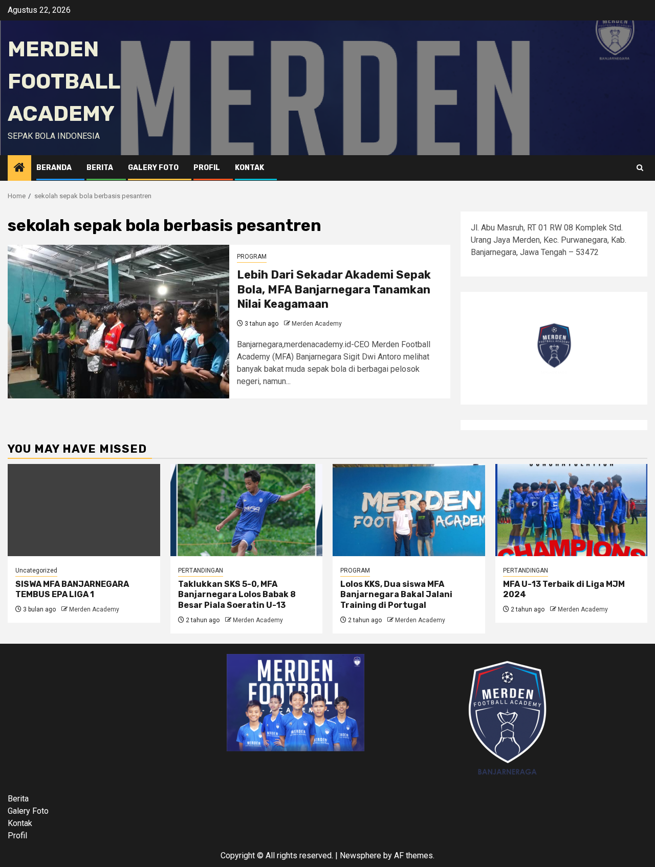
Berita (99, 167)
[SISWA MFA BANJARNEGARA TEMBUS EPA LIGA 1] (84, 510)
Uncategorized (36, 570)
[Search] (640, 168)
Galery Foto (153, 167)
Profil (206, 167)
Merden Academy (317, 323)
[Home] (19, 168)
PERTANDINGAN (200, 570)
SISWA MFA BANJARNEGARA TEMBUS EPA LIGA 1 (72, 589)
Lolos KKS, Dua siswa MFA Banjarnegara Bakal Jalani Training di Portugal (396, 594)
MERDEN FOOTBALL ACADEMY (64, 81)
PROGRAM (252, 256)
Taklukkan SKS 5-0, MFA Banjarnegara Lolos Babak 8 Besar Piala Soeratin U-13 (237, 594)
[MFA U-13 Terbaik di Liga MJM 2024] (571, 510)
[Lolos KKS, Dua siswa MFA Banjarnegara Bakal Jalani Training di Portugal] (409, 510)
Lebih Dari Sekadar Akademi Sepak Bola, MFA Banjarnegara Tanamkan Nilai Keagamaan (334, 289)
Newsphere (360, 855)
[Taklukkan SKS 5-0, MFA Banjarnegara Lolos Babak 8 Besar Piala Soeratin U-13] (246, 510)
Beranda (54, 167)
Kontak (249, 167)
